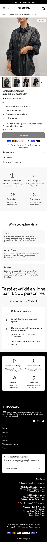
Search (4, 448)
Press (4, 436)
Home (4, 15)
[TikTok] (43, 420)
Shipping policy (23, 527)
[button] (16, 82)
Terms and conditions (10, 444)
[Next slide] (41, 82)
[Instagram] (38, 420)
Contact (5, 432)
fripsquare (26, 539)
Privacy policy (11, 527)
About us (5, 440)
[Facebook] (34, 420)
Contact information (23, 524)
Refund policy (35, 524)
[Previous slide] (6, 82)
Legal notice (11, 524)
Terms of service (34, 527)
